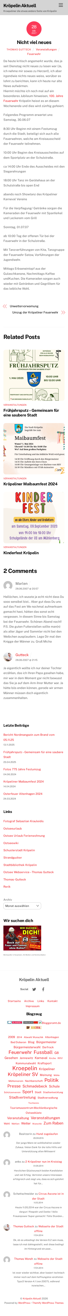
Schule (54, 1086)
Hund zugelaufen (47, 1133)
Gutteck (22, 655)
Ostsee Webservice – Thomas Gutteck (28, 872)
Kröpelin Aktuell (32, 1298)
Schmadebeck (34, 1086)
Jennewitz (26, 1058)
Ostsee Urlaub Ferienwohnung (24, 835)
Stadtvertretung (22, 1097)
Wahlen (15, 1123)
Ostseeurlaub (12, 828)
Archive (29, 1001)
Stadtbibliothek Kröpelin (20, 865)
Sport (27, 1091)
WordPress (24, 1302)
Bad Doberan (18, 1042)
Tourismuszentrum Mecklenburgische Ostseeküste (33, 1110)
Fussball (43, 1052)
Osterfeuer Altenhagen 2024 (22, 793)
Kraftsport (45, 1063)
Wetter (26, 1123)
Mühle (57, 1075)
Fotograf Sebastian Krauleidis (23, 821)
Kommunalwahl (26, 1063)
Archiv (7, 899)
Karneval (41, 1058)
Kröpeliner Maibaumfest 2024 (30, 484)
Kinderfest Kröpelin (21, 552)
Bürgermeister (46, 1042)
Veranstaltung (18, 1118)
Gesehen (11, 1058)
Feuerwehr (34, 53)
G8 (56, 1053)
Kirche (52, 1058)
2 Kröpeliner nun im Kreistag (43, 1161)
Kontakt (52, 1001)
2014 (19, 1037)
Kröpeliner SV (23, 1074)
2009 (11, 1037)
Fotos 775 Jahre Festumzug (22, 769)
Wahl (7, 1123)
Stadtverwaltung (48, 1097)
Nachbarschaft (34, 1080)
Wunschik (37, 1123)
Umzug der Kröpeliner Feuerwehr (35, 312)
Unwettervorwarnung (24, 306)
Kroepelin (24, 1068)
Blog (31, 1042)
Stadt (38, 1092)
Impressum (32, 1006)
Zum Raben (53, 1123)
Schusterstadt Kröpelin (19, 850)
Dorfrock (48, 1047)
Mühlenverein (15, 1081)
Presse (14, 1086)
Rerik (7, 886)
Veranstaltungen (46, 49)
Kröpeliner (47, 1069)
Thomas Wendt (23, 1258)
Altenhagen (52, 1037)
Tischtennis (33, 1103)
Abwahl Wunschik (33, 1037)
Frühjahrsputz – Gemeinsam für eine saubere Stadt (31, 412)
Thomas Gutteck (19, 49)
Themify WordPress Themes (48, 1302)
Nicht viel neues (34, 42)
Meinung (46, 1075)
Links (40, 1001)
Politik (51, 1080)
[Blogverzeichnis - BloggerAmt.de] (50, 1022)
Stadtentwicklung (53, 1092)
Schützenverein (12, 1092)
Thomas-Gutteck (14, 879)
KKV (60, 1058)
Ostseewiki (11, 843)
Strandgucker (12, 857)
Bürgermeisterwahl (27, 1047)
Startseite (14, 1001)
